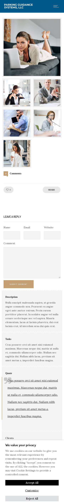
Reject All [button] (32, 498)
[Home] (19, 8)
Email (27, 227)
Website (49, 227)
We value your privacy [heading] (20, 445)
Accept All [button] (32, 482)
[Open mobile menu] (56, 6)
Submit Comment (18, 284)
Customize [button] (32, 490)
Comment (9, 243)
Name (7, 227)
